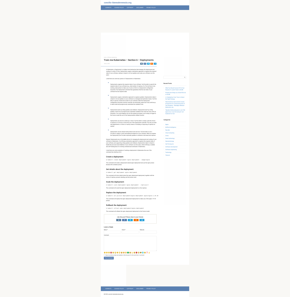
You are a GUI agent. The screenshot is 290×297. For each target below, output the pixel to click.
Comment (106, 235)
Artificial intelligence (170, 127)
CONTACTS (108, 7)
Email (124, 229)
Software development (171, 147)
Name (106, 229)
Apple (166, 124)
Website (142, 229)
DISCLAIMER (139, 7)
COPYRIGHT (130, 7)
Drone (167, 135)
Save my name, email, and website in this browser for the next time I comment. (125, 255)
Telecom (167, 155)
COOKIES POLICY (119, 7)
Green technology (170, 138)
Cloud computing (169, 133)
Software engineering (171, 149)
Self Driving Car (169, 144)
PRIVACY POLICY (151, 7)
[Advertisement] (145, 21)
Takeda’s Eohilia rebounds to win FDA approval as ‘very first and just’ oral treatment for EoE (175, 111)
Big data (167, 130)
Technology (168, 152)
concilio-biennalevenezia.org (117, 2)
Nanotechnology (169, 141)
